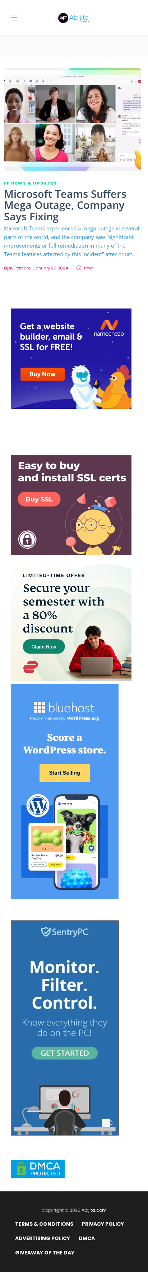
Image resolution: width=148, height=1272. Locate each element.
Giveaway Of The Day (44, 1252)
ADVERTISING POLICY (42, 1238)
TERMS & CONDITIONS (44, 1224)
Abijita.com (94, 1210)
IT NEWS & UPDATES (30, 183)
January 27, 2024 (50, 268)
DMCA (87, 1238)
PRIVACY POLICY (103, 1224)
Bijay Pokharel (18, 268)
